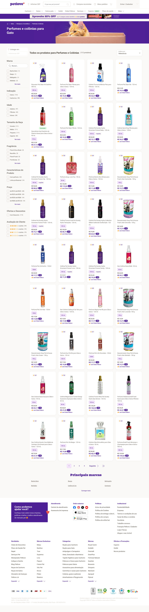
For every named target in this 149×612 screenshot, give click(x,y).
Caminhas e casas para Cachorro (74, 571)
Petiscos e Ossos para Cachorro (74, 561)
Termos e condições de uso (127, 514)
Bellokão (34, 486)
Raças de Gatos (17, 571)
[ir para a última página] (103, 466)
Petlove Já (15, 577)
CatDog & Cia (72, 486)
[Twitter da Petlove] (82, 507)
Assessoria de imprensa (59, 510)
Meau (39, 545)
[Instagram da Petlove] (78, 507)
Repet (13, 551)
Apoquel (91, 574)
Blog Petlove (15, 564)
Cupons (116, 545)
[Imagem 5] (99, 81)
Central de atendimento (59, 507)
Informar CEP (35, 4)
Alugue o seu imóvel (124, 533)
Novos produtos (119, 551)
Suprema (40, 555)
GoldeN (90, 548)
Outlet (116, 548)
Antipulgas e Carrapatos (71, 551)
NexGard (91, 571)
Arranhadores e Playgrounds (73, 577)
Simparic (91, 567)
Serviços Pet (15, 555)
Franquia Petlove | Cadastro (127, 527)
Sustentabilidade (123, 507)
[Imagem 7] (101, 81)
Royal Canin (92, 545)
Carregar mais (86, 490)
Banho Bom (35, 481)
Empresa (120, 510)
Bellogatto (108, 481)
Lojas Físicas (122, 530)
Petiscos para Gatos (70, 564)
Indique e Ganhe (17, 561)
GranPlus (91, 555)
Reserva (40, 577)
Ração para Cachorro (70, 545)
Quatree (91, 561)
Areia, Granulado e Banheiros (73, 555)
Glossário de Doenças (19, 574)
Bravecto (91, 564)
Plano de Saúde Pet (18, 548)
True (38, 551)
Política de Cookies (102, 510)
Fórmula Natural (94, 558)
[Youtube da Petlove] (86, 507)
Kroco (39, 571)
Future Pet (40, 564)
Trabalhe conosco (123, 523)
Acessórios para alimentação (73, 567)
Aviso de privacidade (102, 507)
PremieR (91, 551)
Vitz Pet (39, 567)
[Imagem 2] (97, 81)
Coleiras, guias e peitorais (72, 574)
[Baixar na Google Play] (83, 518)
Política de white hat (102, 520)
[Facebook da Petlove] (74, 507)
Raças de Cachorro (18, 567)
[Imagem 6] (100, 81)
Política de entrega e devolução (105, 514)
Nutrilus (39, 548)
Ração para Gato (69, 548)
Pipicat (90, 577)
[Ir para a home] (17, 5)
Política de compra (102, 517)
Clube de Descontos (18, 545)
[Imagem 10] (103, 81)
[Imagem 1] (42, 81)
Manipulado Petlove (18, 558)
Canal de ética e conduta (126, 517)
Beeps (70, 481)
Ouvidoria (120, 520)
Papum (39, 561)
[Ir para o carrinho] (111, 4)
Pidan (39, 574)
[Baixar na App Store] (83, 512)
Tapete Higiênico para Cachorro (74, 558)
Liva (38, 558)
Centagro (108, 486)
